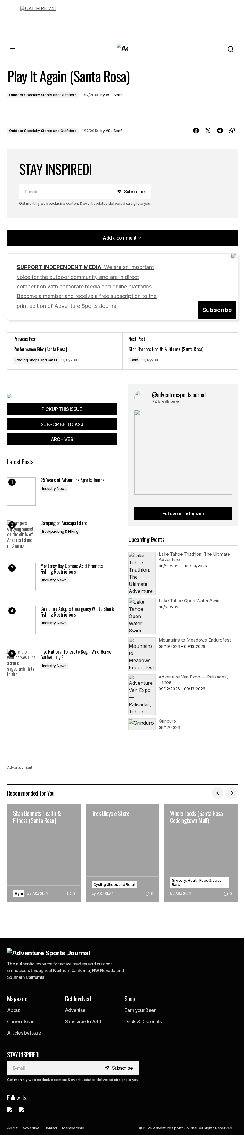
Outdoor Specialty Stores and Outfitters (43, 95)
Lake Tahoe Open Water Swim (190, 600)
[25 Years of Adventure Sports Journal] (21, 491)
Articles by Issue (24, 1033)
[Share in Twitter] (208, 131)
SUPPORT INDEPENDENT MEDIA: (87, 286)
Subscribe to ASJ (83, 1021)
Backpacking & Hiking (60, 531)
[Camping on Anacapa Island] (21, 534)
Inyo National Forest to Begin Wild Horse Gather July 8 (75, 654)
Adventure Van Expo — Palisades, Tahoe (193, 679)
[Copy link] (232, 131)
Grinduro (167, 721)
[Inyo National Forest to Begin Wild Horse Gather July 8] (21, 663)
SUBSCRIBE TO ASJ (62, 424)
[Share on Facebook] (196, 131)
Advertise (75, 1010)
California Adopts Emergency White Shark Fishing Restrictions (77, 611)
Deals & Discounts (143, 1021)
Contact (50, 1128)
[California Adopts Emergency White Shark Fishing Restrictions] (21, 620)
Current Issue (21, 1021)
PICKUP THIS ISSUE (62, 409)
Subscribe (217, 309)
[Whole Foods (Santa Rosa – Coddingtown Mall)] (201, 853)
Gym (134, 360)
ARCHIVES (62, 439)
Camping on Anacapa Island (64, 523)
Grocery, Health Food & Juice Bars (196, 882)
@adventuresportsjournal (178, 394)
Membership (73, 1128)
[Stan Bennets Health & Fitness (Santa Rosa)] (180, 351)
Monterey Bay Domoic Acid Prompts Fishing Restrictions (71, 569)
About (13, 1010)
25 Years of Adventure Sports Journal (72, 480)
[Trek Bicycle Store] (123, 853)
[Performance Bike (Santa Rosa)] (64, 351)
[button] (12, 49)
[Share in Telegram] (220, 131)
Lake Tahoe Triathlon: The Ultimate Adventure (194, 556)
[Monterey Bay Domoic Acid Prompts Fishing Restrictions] (21, 577)
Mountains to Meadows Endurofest (195, 640)
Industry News (54, 488)
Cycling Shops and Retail (36, 360)
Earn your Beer (140, 1010)
